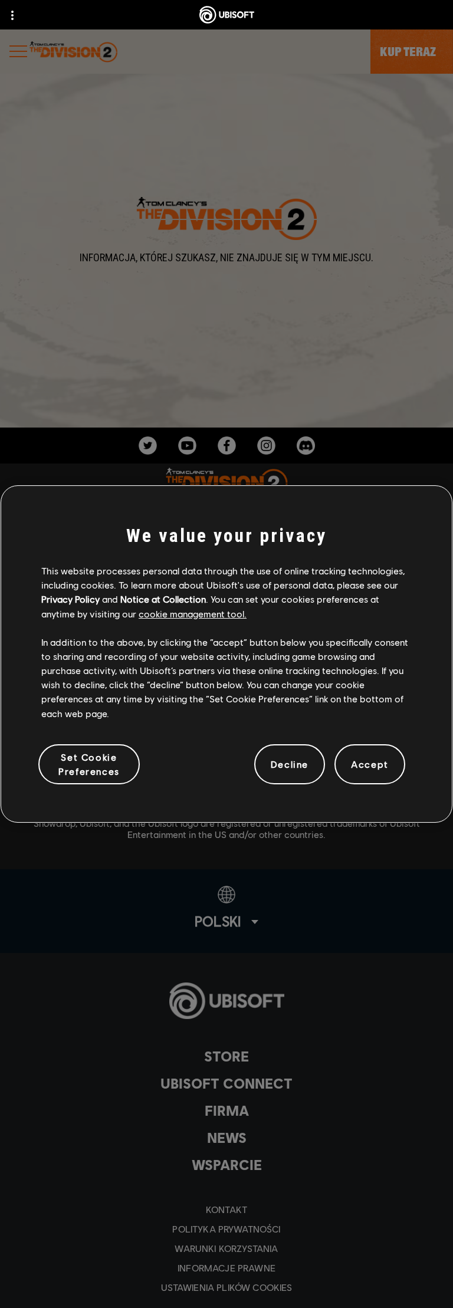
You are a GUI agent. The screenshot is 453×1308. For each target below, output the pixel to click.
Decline (289, 764)
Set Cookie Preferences (89, 764)
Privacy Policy (70, 598)
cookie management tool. (193, 613)
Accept (370, 764)
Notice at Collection (163, 598)
